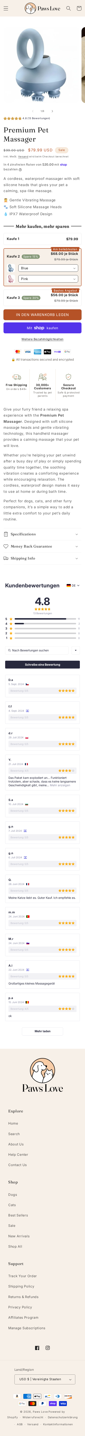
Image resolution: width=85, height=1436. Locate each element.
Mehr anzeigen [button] (59, 785)
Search (14, 1134)
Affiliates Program (23, 1317)
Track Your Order (22, 1276)
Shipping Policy (21, 1286)
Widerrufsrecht (32, 1417)
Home (13, 1123)
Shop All (15, 1246)
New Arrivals (19, 1236)
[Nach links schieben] (32, 111)
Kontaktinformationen (58, 1424)
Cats (12, 1205)
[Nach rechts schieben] (52, 111)
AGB (20, 1424)
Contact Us (17, 1165)
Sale (11, 1225)
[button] (6, 8)
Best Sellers (18, 1215)
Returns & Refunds (23, 1297)
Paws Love (40, 1411)
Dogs (12, 1195)
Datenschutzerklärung (63, 1417)
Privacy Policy (20, 1307)
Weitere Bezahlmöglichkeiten (42, 339)
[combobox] (76, 650)
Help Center (18, 1154)
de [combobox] (74, 585)
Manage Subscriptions (26, 1328)
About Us (16, 1144)
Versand (23, 156)
